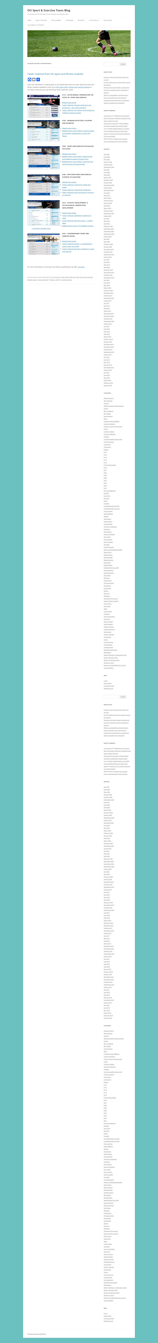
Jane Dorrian (108, 532)
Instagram (69, 20)
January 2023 (108, 203)
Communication (109, 442)
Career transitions (109, 424)
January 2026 (108, 162)
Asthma (106, 403)
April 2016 (107, 334)
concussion (107, 444)
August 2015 (108, 355)
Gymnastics (107, 519)
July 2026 (106, 154)
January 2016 (108, 342)
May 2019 (107, 265)
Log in (106, 681)
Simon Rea (107, 606)
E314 (81, 277)
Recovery (107, 593)
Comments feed (109, 686)
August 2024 (108, 188)
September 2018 (109, 278)
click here (81, 267)
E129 (55, 277)
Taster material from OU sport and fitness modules (55, 73)
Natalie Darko (108, 565)
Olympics (107, 578)
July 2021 (106, 218)
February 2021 (108, 226)
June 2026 (107, 157)
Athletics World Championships (114, 406)
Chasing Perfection (110, 434)
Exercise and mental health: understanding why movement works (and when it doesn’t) (117, 90)
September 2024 (109, 185)
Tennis (106, 640)
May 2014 (107, 378)
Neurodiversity (108, 570)
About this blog (41, 20)
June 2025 (107, 172)
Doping (106, 450)
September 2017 (109, 298)
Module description (69, 103)
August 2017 (108, 301)
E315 (84, 277)
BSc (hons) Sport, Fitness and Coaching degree (73, 87)
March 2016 (107, 337)
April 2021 (107, 224)
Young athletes (108, 668)
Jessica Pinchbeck (109, 534)
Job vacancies (108, 539)
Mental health (108, 557)
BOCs (105, 419)
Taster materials (43, 280)
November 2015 (109, 347)
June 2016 (107, 329)
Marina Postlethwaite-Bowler (113, 550)
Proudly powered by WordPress (36, 1334)
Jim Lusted (107, 537)
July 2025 (106, 170)
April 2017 (107, 308)
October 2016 (108, 319)
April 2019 (107, 267)
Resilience (107, 596)
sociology (107, 614)
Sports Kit (107, 619)
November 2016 (109, 316)
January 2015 (108, 365)
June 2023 (107, 193)
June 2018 (107, 283)
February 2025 (108, 180)
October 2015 (108, 349)
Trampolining (108, 645)
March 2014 (107, 380)
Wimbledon (107, 652)
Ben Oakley (107, 414)
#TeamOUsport (109, 398)
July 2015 (106, 357)
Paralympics (107, 581)
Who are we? (108, 20)
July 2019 (106, 260)
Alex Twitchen (108, 401)
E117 (48, 277)
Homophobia (108, 524)
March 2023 (107, 198)
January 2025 (108, 183)
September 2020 (109, 234)
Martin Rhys (107, 552)
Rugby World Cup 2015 (111, 601)
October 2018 (108, 275)
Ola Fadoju (107, 575)
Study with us (94, 20)
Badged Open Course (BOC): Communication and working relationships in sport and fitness (78, 133)
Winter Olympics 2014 (111, 658)
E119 (52, 277)
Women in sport (109, 663)
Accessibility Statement (35, 25)
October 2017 (108, 296)
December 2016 (109, 313)
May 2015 (107, 362)
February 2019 (108, 270)
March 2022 (107, 208)
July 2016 (106, 326)
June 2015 (107, 360)
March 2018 (107, 288)
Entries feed (107, 683)
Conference (107, 447)
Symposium (107, 632)
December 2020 (109, 229)
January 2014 (108, 385)
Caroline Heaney (66, 280)
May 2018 (107, 285)
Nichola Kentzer (109, 573)
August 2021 (108, 216)
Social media (108, 611)
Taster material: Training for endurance (76, 190)
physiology (107, 586)
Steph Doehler (108, 624)
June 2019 (107, 262)
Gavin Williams (108, 514)
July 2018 (106, 280)
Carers (106, 429)
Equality (106, 493)
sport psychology (109, 617)
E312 (73, 277)
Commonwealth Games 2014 (113, 439)
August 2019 (108, 257)
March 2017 (107, 311)
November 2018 (109, 272)
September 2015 (109, 352)
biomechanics (108, 416)
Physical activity (109, 583)
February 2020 (108, 244)
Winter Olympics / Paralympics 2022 (115, 655)
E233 (62, 277)
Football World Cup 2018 (111, 509)
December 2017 (109, 293)
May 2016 (107, 331)
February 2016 (108, 339)
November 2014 (109, 367)
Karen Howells (108, 542)
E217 (59, 277)
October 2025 (108, 165)
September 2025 (109, 167)
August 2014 (108, 370)
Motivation (107, 563)
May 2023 (107, 195)
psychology (107, 588)
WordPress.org (108, 688)
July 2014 (106, 373)
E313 (77, 277)
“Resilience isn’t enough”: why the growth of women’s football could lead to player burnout (117, 118)
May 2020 (107, 242)
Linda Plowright (109, 547)
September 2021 (109, 213)
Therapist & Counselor (111, 123)
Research (81, 20)
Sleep (105, 609)
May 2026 (107, 159)
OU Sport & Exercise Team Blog (48, 10)
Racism (106, 591)
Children (106, 437)
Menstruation (108, 555)
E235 (66, 277)
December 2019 (109, 249)
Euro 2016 (107, 496)
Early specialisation (110, 491)
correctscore (108, 116)
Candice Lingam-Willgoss (111, 421)
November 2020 (109, 231)
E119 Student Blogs (110, 465)
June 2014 (107, 375)
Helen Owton (108, 521)
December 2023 (109, 190)
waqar (106, 134)
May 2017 (107, 306)
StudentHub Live (109, 629)
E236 (70, 277)
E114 (44, 277)
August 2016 (108, 324)
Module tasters (32, 280)
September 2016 (109, 321)
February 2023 (108, 200)
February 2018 (108, 290)
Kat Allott (107, 545)
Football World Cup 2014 (111, 506)
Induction (107, 529)
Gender (106, 516)
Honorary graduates (110, 527)
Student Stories (109, 627)
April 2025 (107, 175)
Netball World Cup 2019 (111, 568)
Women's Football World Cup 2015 (115, 665)
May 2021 (107, 221)
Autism (106, 409)
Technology (107, 637)
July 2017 (106, 303)
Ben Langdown (108, 411)
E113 (105, 455)
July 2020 (106, 239)
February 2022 (108, 211)
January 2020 (108, 247)
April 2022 (107, 206)
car (105, 129)
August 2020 (108, 236)
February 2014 (108, 383)
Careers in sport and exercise (113, 426)
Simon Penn (107, 604)
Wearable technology (110, 650)
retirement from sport (111, 599)
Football (106, 504)
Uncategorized (108, 647)
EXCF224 (90, 277)
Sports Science (108, 622)
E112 (105, 452)
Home (29, 20)
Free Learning (56, 20)
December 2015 (109, 344)
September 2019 (109, 254)
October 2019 (108, 252)
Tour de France (108, 642)
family (106, 501)
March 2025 (107, 177)
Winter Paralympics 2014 (111, 660)
